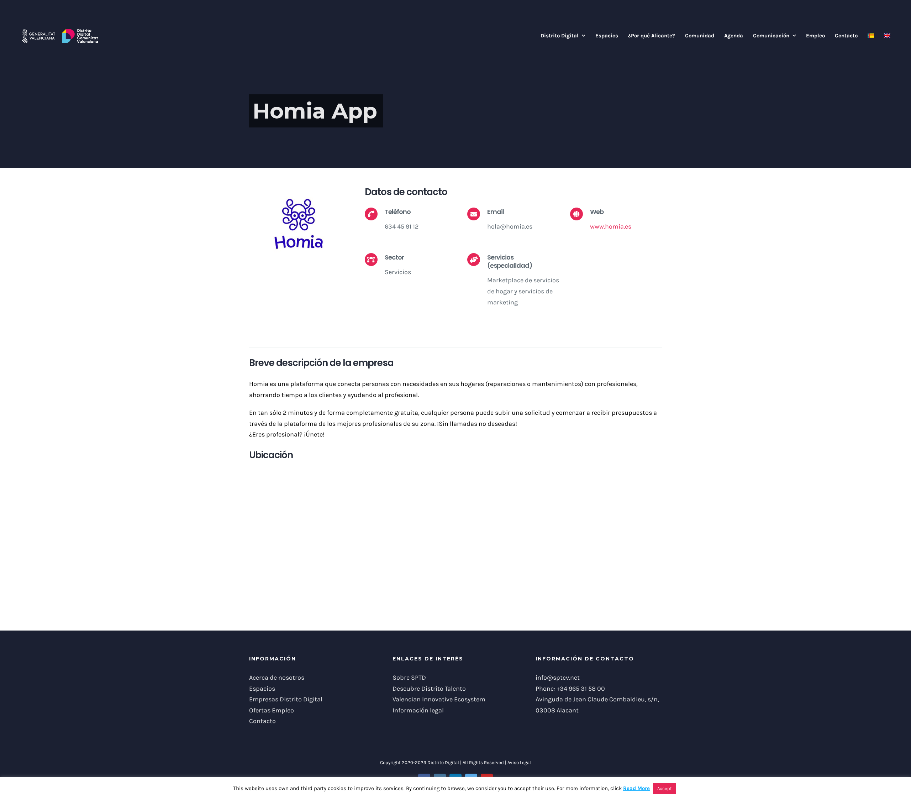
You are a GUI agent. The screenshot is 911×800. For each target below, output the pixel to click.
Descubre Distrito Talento (429, 688)
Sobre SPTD (409, 677)
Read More (636, 788)
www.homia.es (610, 226)
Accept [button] (664, 788)
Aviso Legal (519, 762)
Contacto (262, 721)
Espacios (262, 688)
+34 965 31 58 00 (581, 688)
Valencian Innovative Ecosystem (439, 699)
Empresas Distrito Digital (285, 699)
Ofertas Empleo (271, 710)
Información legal (418, 710)
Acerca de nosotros (276, 677)
